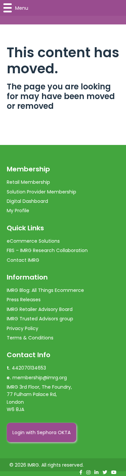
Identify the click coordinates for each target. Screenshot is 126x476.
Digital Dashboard (27, 201)
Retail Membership (28, 182)
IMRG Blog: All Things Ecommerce (45, 290)
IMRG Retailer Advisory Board (40, 309)
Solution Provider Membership (41, 191)
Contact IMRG (23, 260)
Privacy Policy (22, 328)
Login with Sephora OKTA (41, 432)
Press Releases (24, 299)
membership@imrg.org (39, 377)
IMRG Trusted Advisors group (40, 318)
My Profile (18, 210)
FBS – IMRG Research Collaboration (47, 250)
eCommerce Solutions (33, 241)
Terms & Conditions (30, 337)
